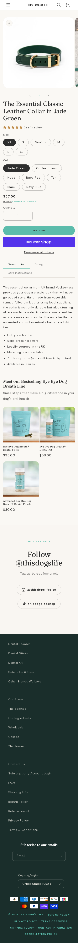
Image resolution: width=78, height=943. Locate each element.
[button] (8, 5)
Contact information (55, 927)
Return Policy (18, 802)
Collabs (13, 737)
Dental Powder (19, 644)
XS (9, 142)
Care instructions (20, 273)
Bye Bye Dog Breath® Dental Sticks (16, 448)
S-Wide (41, 142)
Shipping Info (18, 792)
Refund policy (59, 914)
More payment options (39, 252)
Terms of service (54, 921)
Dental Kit (15, 663)
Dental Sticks (18, 653)
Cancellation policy (41, 934)
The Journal (17, 746)
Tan (54, 177)
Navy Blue (33, 187)
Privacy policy (25, 921)
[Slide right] (48, 95)
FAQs (11, 783)
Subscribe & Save (21, 672)
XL (22, 152)
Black (11, 187)
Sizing (39, 264)
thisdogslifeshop (41, 604)
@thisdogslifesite (41, 589)
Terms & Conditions (23, 830)
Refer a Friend (18, 811)
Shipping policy (22, 927)
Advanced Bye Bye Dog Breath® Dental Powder (18, 502)
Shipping (7, 201)
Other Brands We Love (24, 681)
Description (17, 264)
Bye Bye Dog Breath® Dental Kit (53, 448)
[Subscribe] (61, 856)
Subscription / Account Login (30, 773)
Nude (11, 177)
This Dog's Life (32, 914)
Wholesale (16, 727)
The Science (17, 709)
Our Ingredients (19, 718)
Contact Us (16, 764)
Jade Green (16, 168)
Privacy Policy (18, 820)
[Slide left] (30, 95)
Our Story (15, 699)
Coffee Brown (46, 168)
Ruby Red (33, 177)
